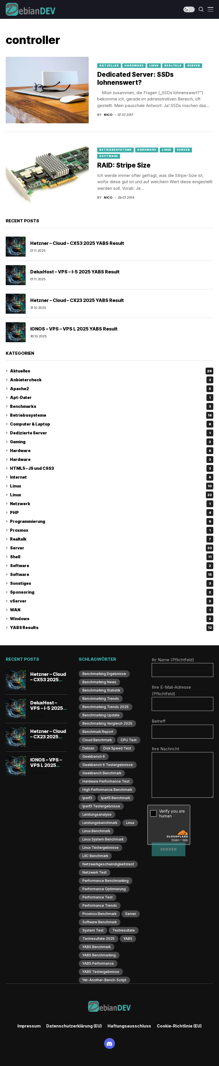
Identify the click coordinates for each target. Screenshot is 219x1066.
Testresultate (123, 930)
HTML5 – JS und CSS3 (110, 468)
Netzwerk (110, 503)
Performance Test (97, 897)
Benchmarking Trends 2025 (105, 707)
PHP (110, 512)
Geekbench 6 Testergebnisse (107, 765)
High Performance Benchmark (107, 789)
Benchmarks (110, 406)
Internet (110, 477)
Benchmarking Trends (100, 698)
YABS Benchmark (96, 947)
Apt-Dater (110, 397)
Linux (154, 65)
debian (88, 748)
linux (130, 823)
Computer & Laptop (110, 424)
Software (108, 156)
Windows (110, 618)
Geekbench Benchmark (101, 773)
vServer (110, 601)
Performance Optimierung (104, 889)
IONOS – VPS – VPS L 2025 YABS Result (73, 329)
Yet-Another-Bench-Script (104, 980)
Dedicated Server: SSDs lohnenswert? (135, 78)
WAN (110, 609)
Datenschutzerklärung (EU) (74, 1026)
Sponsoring (110, 592)
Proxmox (110, 530)
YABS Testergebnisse (100, 972)
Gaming (110, 441)
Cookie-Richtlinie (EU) (179, 1026)
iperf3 (87, 798)
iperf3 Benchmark (115, 798)
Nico (108, 115)
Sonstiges (110, 583)
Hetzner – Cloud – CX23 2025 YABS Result (77, 300)
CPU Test (129, 740)
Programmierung (110, 521)
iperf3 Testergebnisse (101, 806)
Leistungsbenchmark (99, 823)
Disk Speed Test (117, 748)
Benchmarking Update (100, 715)
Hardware (133, 65)
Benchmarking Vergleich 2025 (107, 723)
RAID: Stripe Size (124, 165)
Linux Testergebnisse (100, 847)
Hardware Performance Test (105, 781)
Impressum (28, 1026)
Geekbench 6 (93, 756)
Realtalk (173, 65)
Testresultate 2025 (98, 938)
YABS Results (111, 627)
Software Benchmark (99, 922)
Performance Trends (99, 905)
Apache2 (110, 388)
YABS (127, 938)
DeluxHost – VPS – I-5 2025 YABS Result (74, 272)
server (130, 914)
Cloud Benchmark (97, 740)
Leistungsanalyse (96, 814)
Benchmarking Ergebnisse (104, 674)
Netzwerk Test (94, 872)
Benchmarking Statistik (101, 690)
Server (193, 65)
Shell (111, 556)
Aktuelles (109, 65)
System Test (93, 930)
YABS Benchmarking (99, 955)
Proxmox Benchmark (99, 914)
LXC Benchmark (95, 856)
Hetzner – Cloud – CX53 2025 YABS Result (77, 243)
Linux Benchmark (96, 831)
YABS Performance (98, 963)
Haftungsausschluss (129, 1026)
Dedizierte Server (110, 432)
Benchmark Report (97, 732)
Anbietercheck (110, 379)
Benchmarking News (99, 682)
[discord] (109, 1043)
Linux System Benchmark (102, 839)
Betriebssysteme (115, 149)
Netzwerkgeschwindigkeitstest (108, 864)
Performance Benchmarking (105, 880)
